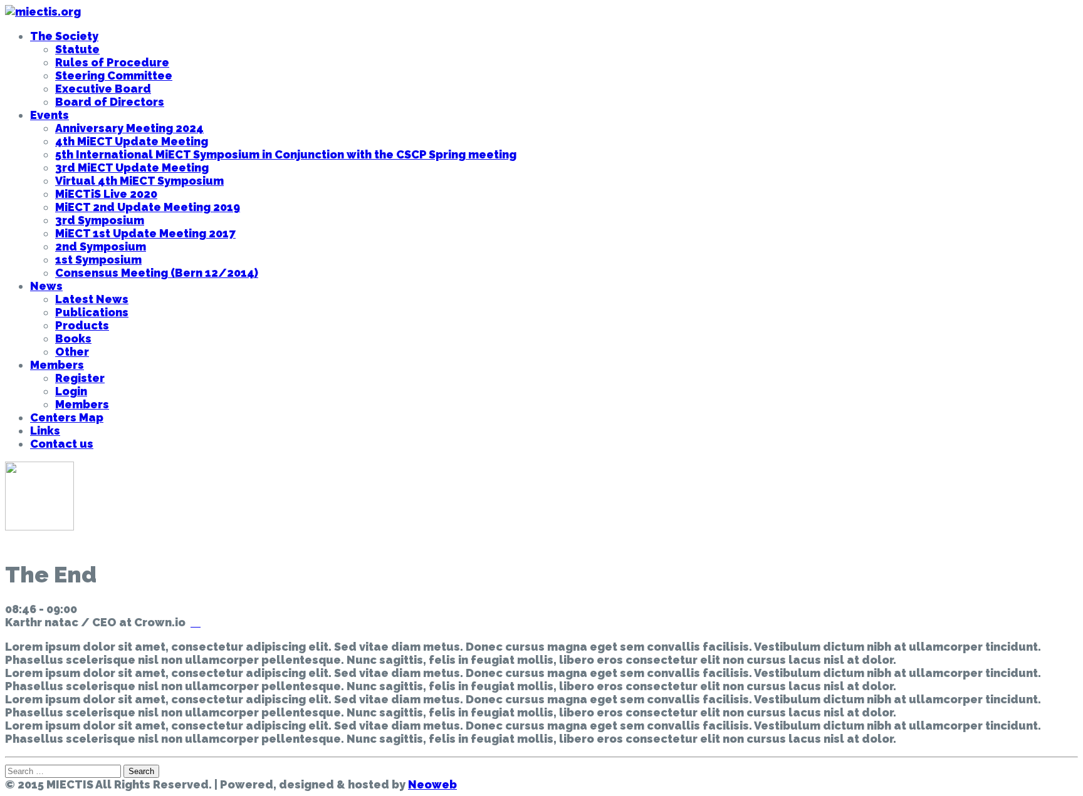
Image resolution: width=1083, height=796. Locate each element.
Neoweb (432, 784)
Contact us (61, 443)
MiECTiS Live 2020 (106, 193)
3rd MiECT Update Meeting (132, 167)
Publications (91, 312)
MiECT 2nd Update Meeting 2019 (147, 207)
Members (57, 364)
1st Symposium (98, 259)
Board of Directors (109, 101)
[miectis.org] (43, 11)
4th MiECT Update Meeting (131, 141)
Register (80, 378)
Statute (77, 49)
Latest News (91, 299)
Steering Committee (113, 75)
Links (45, 430)
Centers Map (66, 417)
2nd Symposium (100, 246)
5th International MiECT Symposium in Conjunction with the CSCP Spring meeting (285, 154)
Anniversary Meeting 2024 (129, 128)
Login (71, 391)
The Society (64, 36)
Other (72, 351)
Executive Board (103, 88)
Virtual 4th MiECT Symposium (139, 180)
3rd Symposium (99, 220)
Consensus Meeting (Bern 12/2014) (156, 272)
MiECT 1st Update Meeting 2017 (145, 233)
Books (73, 338)
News (46, 285)
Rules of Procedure (112, 62)
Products (82, 325)
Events (49, 114)
